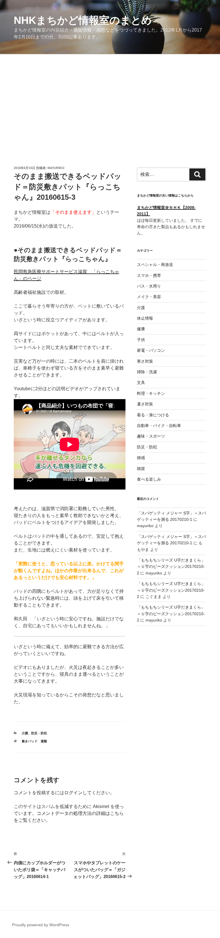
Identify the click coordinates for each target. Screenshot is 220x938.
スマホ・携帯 (149, 275)
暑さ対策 (145, 404)
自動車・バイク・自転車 (159, 425)
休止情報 (145, 318)
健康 (141, 329)
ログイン (73, 792)
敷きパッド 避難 (34, 741)
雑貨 (141, 468)
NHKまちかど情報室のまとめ (83, 20)
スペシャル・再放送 (155, 264)
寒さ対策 (145, 361)
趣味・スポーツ (151, 436)
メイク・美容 (149, 296)
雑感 (141, 457)
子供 (141, 339)
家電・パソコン (151, 350)
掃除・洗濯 (147, 372)
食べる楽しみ (149, 479)
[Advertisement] (110, 97)
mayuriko (56, 168)
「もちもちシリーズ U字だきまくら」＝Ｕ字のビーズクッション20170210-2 (171, 566)
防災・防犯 (39, 733)
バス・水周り (149, 286)
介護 (25, 733)
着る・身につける (153, 415)
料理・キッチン (151, 393)
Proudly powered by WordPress (40, 925)
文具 (141, 382)
